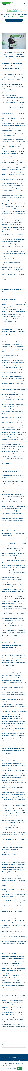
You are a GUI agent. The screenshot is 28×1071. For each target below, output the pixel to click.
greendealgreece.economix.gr (17, 16)
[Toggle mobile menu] (25, 3)
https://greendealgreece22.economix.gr (12, 1037)
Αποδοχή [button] (19, 1068)
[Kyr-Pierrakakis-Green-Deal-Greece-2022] (14, 41)
